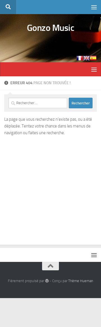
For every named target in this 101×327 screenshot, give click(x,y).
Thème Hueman (80, 281)
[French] (80, 58)
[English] (86, 58)
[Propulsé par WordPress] (47, 281)
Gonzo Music (50, 27)
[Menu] (94, 7)
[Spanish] (93, 58)
